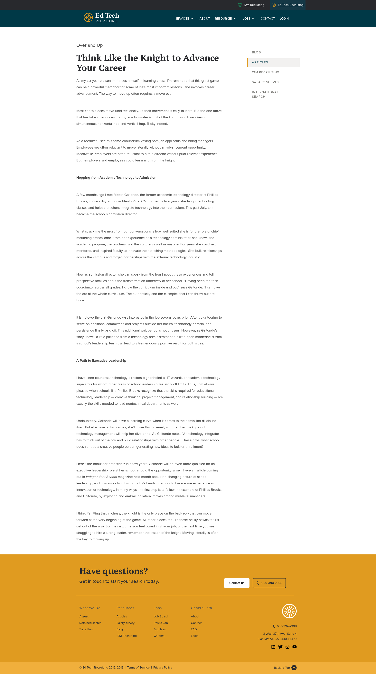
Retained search (90, 623)
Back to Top (282, 668)
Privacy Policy (162, 667)
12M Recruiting (254, 5)
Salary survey (126, 623)
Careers (159, 636)
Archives (160, 629)
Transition (86, 629)
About (205, 19)
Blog (256, 52)
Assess (84, 616)
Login (284, 19)
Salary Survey (265, 82)
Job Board (161, 616)
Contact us (236, 583)
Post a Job (161, 623)
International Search (265, 94)
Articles (260, 62)
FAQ (194, 629)
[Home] (102, 18)
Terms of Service (138, 667)
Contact (268, 19)
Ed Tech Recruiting (291, 5)
